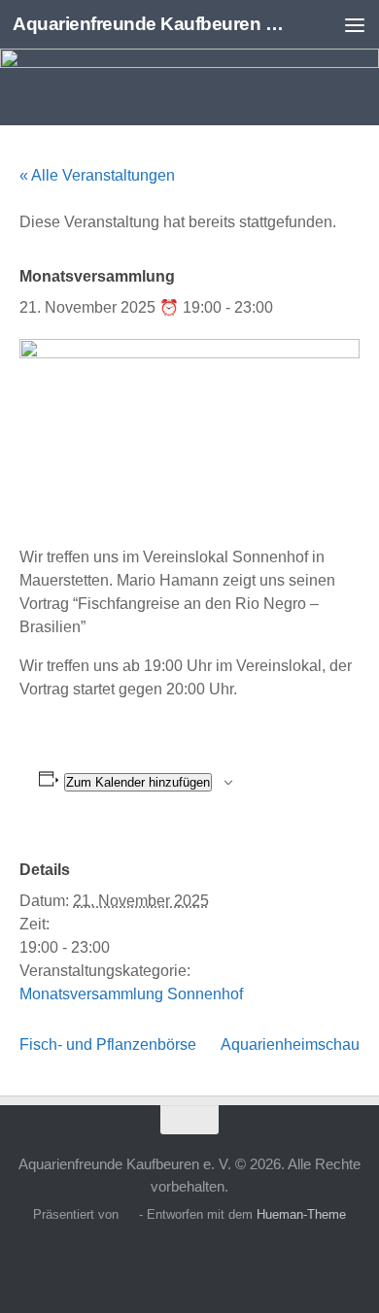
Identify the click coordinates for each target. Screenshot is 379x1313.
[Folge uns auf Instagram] (189, 1258)
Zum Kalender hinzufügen (138, 782)
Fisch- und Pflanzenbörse (107, 1044)
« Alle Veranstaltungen (97, 175)
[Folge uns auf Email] (224, 1258)
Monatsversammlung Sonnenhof (131, 994)
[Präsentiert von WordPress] (128, 1214)
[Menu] (354, 24)
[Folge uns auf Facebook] (154, 1258)
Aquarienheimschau (290, 1044)
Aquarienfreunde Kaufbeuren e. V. (149, 24)
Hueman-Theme (301, 1214)
